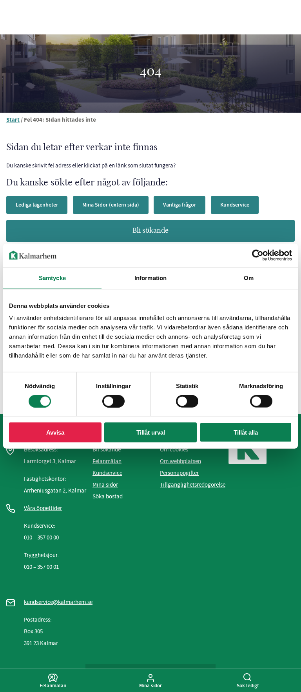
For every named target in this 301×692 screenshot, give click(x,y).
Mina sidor (105, 485)
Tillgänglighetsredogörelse (192, 485)
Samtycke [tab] (52, 277)
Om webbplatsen (180, 461)
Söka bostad (107, 496)
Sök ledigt (248, 685)
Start (13, 120)
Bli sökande (150, 230)
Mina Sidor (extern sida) (110, 204)
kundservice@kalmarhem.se (58, 602)
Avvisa (55, 432)
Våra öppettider (43, 508)
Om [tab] (249, 277)
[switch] (113, 401)
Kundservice (234, 204)
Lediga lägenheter (37, 204)
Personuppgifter (179, 473)
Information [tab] (150, 277)
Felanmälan (106, 461)
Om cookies (174, 449)
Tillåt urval (150, 432)
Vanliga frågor (179, 204)
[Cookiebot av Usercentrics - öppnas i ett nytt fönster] (257, 255)
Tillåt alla (246, 432)
